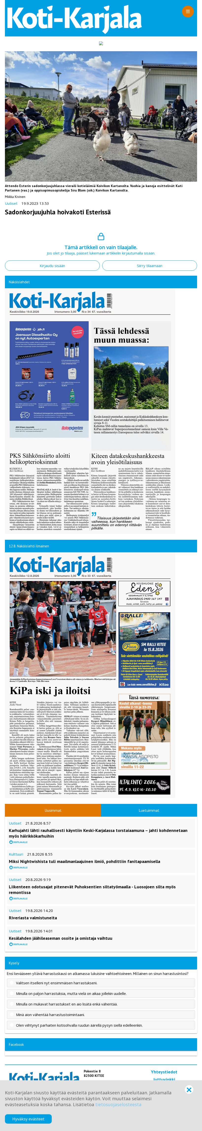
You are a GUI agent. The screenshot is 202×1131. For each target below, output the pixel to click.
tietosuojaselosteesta (118, 1104)
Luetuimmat (149, 810)
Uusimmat (53, 810)
